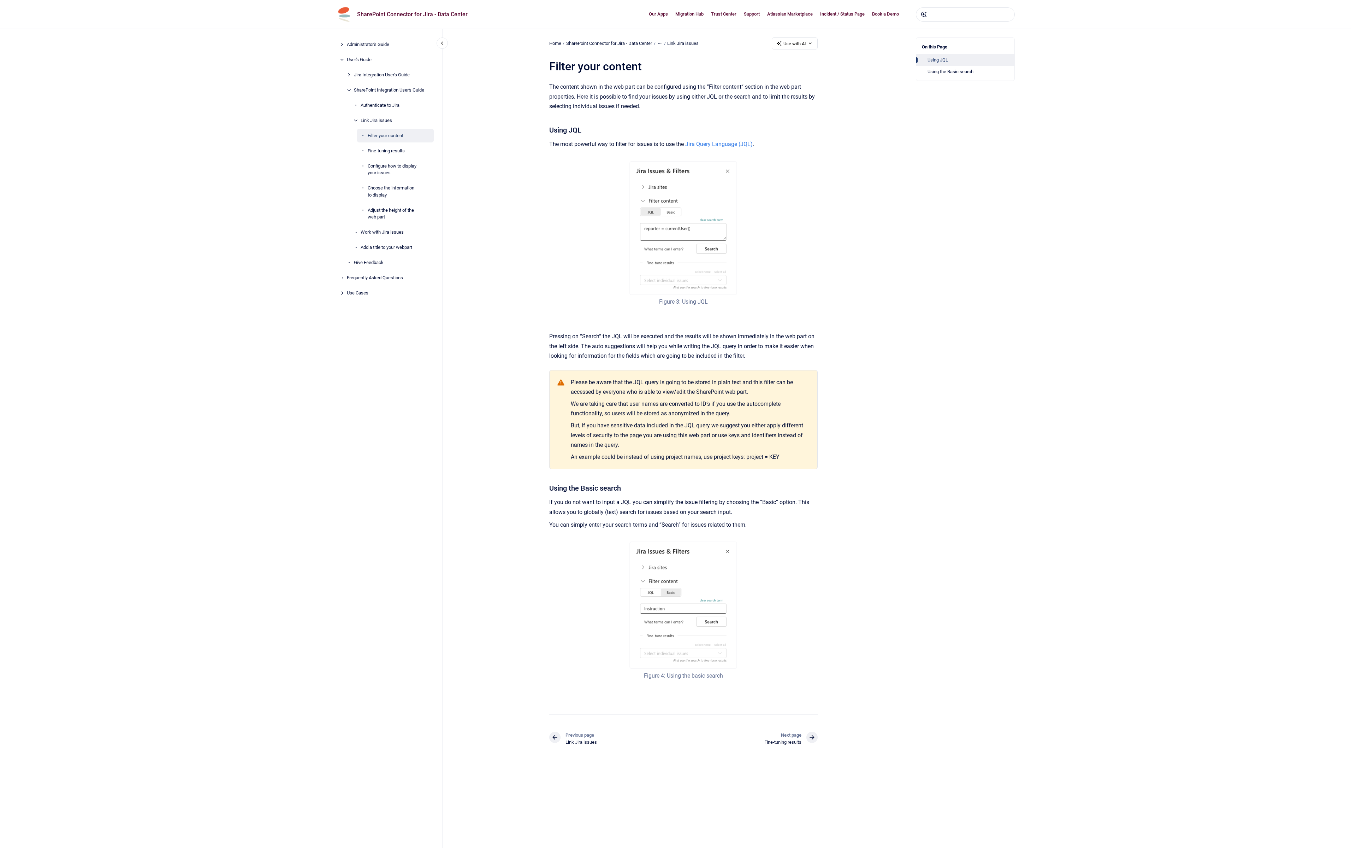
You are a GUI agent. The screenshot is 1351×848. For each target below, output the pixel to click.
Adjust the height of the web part (391, 213)
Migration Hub (689, 14)
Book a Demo (885, 14)
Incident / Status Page (842, 14)
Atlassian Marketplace (790, 14)
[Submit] (924, 14)
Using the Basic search (950, 71)
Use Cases (357, 293)
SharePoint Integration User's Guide (389, 90)
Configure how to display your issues (392, 169)
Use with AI (794, 43)
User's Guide (359, 59)
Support (752, 14)
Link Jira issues (376, 120)
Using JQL (938, 60)
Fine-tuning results (386, 150)
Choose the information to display (391, 191)
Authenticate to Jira (380, 105)
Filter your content (385, 135)
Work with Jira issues (382, 232)
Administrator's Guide (368, 44)
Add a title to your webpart (386, 247)
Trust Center (723, 14)
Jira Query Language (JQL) (719, 144)
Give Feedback (369, 262)
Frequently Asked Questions (375, 277)
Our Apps (658, 14)
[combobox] (965, 14)
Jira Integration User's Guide (382, 74)
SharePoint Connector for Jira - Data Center (412, 14)
